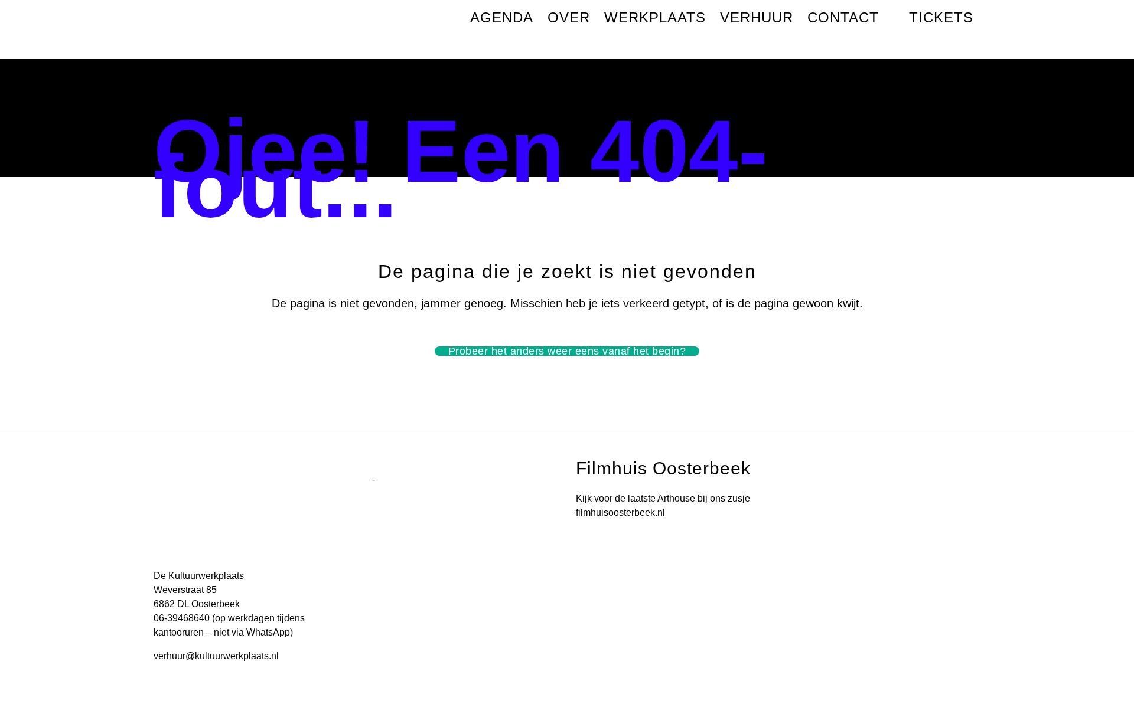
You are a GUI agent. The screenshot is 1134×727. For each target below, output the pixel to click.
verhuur (169, 656)
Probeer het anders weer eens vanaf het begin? (567, 351)
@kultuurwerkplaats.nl (232, 656)
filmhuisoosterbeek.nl (620, 512)
